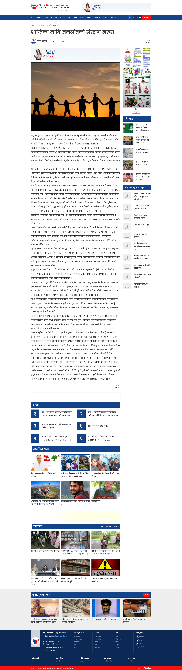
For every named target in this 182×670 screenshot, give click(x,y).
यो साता (108, 526)
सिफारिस (97, 647)
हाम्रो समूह (77, 636)
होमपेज (39, 17)
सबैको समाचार (42, 41)
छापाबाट (105, 17)
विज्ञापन (76, 642)
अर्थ (69, 17)
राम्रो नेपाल (98, 636)
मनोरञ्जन (97, 17)
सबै (146, 595)
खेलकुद (89, 17)
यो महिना (115, 526)
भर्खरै (116, 642)
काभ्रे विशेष (54, 17)
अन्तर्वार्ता (113, 17)
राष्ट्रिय (46, 17)
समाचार (117, 647)
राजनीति (62, 17)
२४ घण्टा (101, 526)
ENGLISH (146, 17)
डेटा (75, 644)
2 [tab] (92, 664)
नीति (75, 647)
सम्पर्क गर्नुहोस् (78, 639)
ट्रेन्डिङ (96, 642)
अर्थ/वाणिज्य (98, 639)
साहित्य (82, 17)
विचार (96, 644)
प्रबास (75, 17)
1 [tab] (90, 664)
